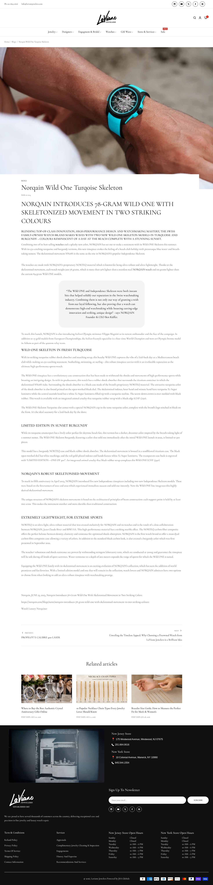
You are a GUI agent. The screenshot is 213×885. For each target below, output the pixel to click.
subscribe (198, 800)
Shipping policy (11, 856)
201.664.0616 (122, 744)
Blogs (14, 42)
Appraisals (61, 840)
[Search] (194, 18)
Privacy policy (10, 845)
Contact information (13, 862)
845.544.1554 (122, 762)
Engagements (62, 851)
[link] (53, 32)
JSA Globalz (123, 878)
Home (6, 42)
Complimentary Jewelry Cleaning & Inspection (78, 845)
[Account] (200, 17)
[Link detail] (174, 4)
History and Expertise (67, 856)
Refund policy (10, 840)
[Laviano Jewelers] (106, 18)
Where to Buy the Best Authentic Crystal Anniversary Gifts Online (42, 710)
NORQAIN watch (142, 269)
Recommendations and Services (71, 862)
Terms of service (12, 851)
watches (60, 244)
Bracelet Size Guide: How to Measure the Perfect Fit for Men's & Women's (156, 710)
